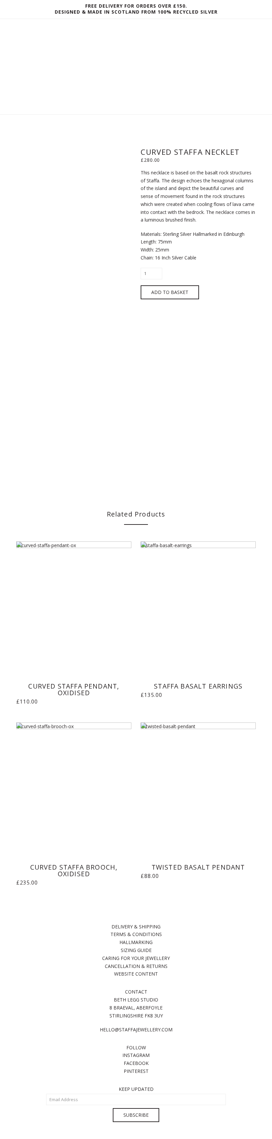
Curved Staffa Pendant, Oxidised (73, 689)
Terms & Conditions (136, 934)
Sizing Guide (136, 950)
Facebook (136, 1063)
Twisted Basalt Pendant (198, 867)
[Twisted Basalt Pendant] (198, 785)
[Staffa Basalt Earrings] (198, 604)
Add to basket (169, 292)
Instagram (136, 1055)
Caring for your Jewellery (136, 958)
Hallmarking (136, 942)
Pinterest (136, 1071)
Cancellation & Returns (136, 966)
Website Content (136, 974)
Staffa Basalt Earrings (198, 686)
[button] (136, 124)
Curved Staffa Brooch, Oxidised (74, 870)
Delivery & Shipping (136, 926)
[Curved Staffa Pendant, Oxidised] (73, 604)
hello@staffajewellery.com (136, 1029)
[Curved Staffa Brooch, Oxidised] (73, 785)
